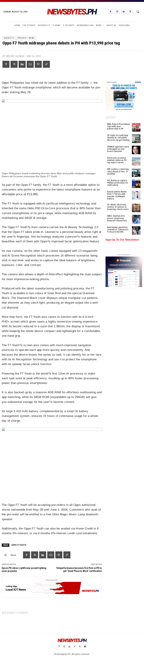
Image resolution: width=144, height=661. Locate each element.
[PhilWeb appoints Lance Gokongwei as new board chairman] (136, 150)
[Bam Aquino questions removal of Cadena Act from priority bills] (136, 230)
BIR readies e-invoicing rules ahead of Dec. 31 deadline (118, 171)
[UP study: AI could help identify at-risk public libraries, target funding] (136, 138)
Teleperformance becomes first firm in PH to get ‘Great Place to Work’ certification (79, 569)
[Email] (30, 64)
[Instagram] (117, 11)
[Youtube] (85, 647)
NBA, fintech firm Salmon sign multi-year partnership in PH (118, 126)
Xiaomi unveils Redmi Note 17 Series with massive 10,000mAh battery (116, 195)
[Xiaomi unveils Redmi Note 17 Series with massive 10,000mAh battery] (136, 195)
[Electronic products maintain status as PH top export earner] (136, 161)
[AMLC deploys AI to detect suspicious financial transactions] (136, 219)
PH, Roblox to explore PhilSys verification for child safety (117, 182)
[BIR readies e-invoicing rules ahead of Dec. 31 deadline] (136, 172)
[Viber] (38, 64)
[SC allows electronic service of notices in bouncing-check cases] (136, 208)
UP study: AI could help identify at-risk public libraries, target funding (118, 137)
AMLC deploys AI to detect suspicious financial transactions (117, 218)
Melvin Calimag (15, 56)
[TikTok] (75, 647)
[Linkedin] (123, 11)
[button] (137, 11)
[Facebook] (110, 11)
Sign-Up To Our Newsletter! (122, 239)
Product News (26, 38)
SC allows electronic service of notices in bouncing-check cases (118, 206)
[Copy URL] (46, 64)
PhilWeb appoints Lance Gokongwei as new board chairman (118, 149)
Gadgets (9, 38)
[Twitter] (130, 11)
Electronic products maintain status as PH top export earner (117, 160)
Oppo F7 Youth (18, 545)
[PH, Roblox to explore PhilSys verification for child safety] (136, 183)
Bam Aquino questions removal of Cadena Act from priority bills (117, 229)
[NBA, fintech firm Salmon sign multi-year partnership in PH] (136, 127)
